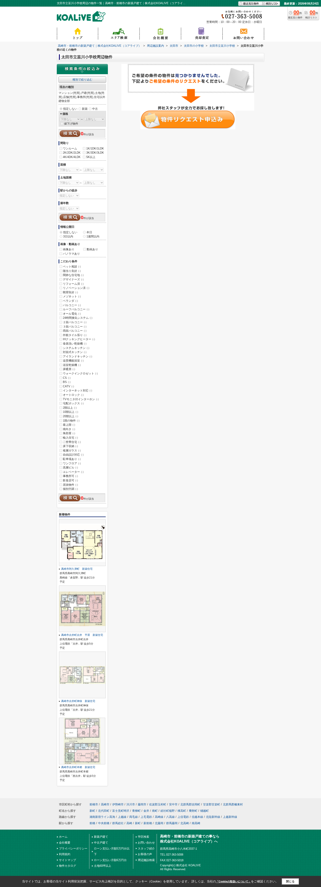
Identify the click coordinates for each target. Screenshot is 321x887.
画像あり (68, 249)
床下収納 (70, 446)
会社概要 (64, 842)
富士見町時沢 (120, 810)
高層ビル (70, 467)
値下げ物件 (71, 123)
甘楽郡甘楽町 (211, 804)
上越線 (122, 816)
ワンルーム (70, 148)
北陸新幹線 (213, 816)
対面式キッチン (74, 352)
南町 (155, 810)
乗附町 (193, 810)
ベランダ (70, 300)
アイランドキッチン (77, 356)
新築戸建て (101, 836)
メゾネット (72, 296)
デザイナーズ (73, 279)
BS (67, 382)
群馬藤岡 (172, 823)
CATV (68, 386)
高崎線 (159, 816)
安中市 (173, 804)
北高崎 (184, 823)
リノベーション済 (76, 288)
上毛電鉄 (146, 816)
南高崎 (196, 823)
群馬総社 (118, 823)
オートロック (73, 394)
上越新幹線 (230, 816)
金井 (146, 810)
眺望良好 (70, 292)
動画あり (92, 249)
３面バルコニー (74, 326)
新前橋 (147, 823)
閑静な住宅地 (73, 275)
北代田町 (103, 810)
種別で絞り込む (82, 79)
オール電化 (72, 313)
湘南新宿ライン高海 (102, 816)
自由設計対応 (73, 454)
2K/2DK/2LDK (72, 152)
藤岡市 (142, 804)
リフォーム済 (73, 283)
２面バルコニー (74, 322)
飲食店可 (70, 480)
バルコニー (72, 305)
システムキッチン (76, 348)
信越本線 (197, 816)
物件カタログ (67, 865)
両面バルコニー (74, 330)
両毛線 (133, 816)
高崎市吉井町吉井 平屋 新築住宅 (82, 635)
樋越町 (204, 810)
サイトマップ (67, 860)
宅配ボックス (73, 403)
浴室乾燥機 (72, 365)
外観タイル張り (74, 335)
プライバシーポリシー (73, 848)
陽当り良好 (72, 271)
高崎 (129, 823)
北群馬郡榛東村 (233, 804)
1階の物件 (71, 420)
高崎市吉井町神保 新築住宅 (78, 701)
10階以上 (70, 411)
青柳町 (136, 810)
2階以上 (70, 407)
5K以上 (90, 157)
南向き (69, 429)
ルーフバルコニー (76, 309)
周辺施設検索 (146, 860)
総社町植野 (167, 810)
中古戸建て (101, 842)
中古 (95, 108)
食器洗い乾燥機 (74, 343)
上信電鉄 (183, 816)
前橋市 (94, 804)
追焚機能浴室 (73, 360)
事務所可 (70, 476)
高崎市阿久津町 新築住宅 (77, 568)
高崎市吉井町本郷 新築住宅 (78, 767)
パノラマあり (71, 253)
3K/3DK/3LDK (95, 152)
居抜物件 (70, 484)
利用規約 (64, 854)
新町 (92, 810)
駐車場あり (72, 459)
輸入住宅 (70, 437)
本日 (89, 232)
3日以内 (68, 236)
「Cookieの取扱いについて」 (233, 881)
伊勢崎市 (118, 804)
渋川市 (130, 804)
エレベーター (73, 472)
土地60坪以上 (102, 865)
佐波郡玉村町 (157, 804)
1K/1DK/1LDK (95, 148)
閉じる (290, 881)
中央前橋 (103, 823)
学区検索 (143, 836)
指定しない (70, 108)
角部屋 (69, 433)
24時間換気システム (77, 317)
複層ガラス (72, 450)
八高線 (170, 816)
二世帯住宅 (72, 442)
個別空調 (70, 489)
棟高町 (182, 810)
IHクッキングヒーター (79, 339)
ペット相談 (72, 266)
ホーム (63, 836)
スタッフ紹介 (146, 848)
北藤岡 (159, 823)
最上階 (69, 424)
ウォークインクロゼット (80, 373)
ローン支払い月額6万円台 (110, 860)
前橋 (92, 823)
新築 (85, 108)
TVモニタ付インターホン (81, 399)
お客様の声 (145, 854)
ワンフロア (72, 463)
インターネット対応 (77, 390)
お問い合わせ (146, 842)
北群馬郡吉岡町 (190, 804)
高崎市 (105, 804)
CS (67, 377)
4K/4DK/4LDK (72, 157)
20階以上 (70, 416)
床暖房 (69, 369)
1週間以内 (92, 236)
